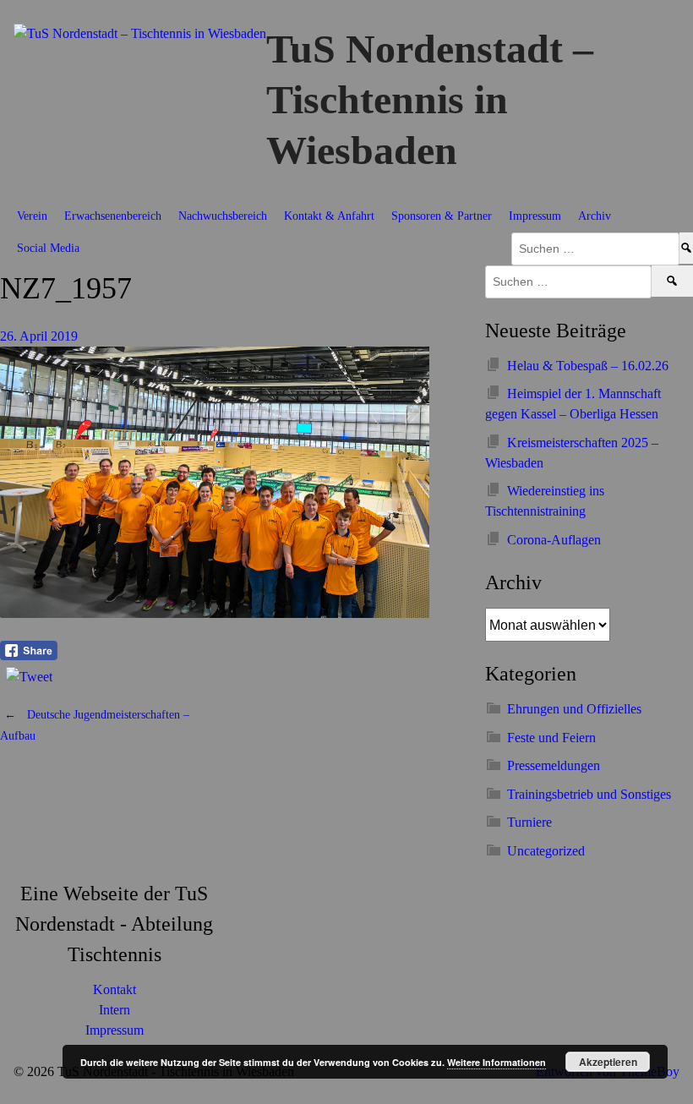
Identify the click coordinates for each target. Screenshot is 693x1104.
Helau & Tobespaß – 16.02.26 (587, 365)
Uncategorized (546, 851)
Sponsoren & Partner (441, 216)
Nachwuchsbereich (222, 216)
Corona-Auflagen (554, 540)
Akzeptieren (608, 1061)
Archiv (594, 216)
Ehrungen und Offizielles (574, 709)
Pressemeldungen (553, 765)
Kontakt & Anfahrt (329, 216)
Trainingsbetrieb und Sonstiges (589, 794)
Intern (114, 1010)
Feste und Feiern (551, 737)
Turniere (529, 822)
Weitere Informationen (496, 1062)
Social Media (48, 248)
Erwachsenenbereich (112, 216)
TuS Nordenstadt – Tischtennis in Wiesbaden (429, 99)
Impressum (535, 216)
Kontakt (114, 989)
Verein (32, 216)
